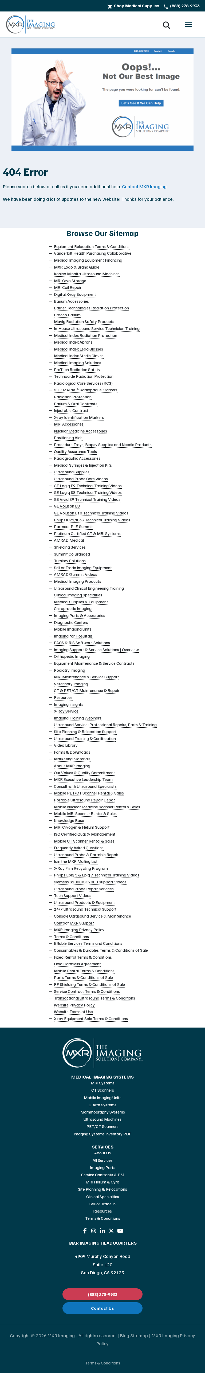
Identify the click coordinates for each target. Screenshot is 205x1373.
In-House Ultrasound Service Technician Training (97, 328)
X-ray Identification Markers (79, 417)
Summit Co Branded (72, 554)
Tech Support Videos (72, 895)
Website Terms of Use (73, 1011)
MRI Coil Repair (67, 287)
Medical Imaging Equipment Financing (88, 260)
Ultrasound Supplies (71, 471)
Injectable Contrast (71, 410)
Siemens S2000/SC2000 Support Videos (90, 881)
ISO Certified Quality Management (85, 834)
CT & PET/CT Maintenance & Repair (86, 690)
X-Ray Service (66, 711)
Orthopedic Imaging (72, 656)
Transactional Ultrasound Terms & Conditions (94, 998)
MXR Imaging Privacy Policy (79, 929)
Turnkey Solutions (70, 560)
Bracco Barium (67, 314)
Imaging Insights (68, 704)
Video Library (66, 745)
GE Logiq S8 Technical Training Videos (88, 492)
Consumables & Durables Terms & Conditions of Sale (101, 950)
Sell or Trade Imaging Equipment (83, 567)
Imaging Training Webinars (77, 718)
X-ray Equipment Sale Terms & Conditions (91, 1018)
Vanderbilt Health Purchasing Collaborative (92, 253)
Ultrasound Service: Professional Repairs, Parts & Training (105, 724)
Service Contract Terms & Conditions (87, 991)
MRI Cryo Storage (70, 280)
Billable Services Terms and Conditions (88, 943)
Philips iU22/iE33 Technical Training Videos (92, 519)
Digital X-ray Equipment (75, 294)
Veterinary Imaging (71, 683)
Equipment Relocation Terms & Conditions (91, 246)
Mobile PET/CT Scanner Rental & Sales (89, 793)
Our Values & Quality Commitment (84, 772)
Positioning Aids (68, 437)
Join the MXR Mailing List (76, 861)
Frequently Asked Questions (79, 847)
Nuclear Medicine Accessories (80, 431)
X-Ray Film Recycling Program (81, 868)
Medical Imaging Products (77, 581)
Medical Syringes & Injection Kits (83, 465)
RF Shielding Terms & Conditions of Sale (89, 984)
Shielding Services (70, 547)
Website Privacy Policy (74, 1005)
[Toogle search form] (166, 24)
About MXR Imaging (72, 765)
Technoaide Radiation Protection (83, 376)
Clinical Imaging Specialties (78, 594)
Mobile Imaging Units (73, 629)
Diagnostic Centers (71, 622)
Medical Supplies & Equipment (81, 601)
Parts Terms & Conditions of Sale (83, 977)
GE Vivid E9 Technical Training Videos (87, 499)
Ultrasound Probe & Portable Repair (86, 854)
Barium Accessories (71, 301)
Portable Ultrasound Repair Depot (84, 799)
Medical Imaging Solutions (77, 362)
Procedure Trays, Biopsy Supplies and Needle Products (103, 444)
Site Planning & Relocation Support (85, 731)
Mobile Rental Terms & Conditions (84, 970)
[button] (188, 24)
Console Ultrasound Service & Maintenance (92, 916)
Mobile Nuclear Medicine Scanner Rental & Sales (97, 806)
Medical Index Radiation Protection (85, 335)
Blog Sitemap (134, 1335)
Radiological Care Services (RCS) (83, 383)
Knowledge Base (69, 820)
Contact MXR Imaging (144, 186)
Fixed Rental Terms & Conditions (83, 957)
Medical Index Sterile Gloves (79, 355)
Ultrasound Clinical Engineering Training (89, 588)
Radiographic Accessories (77, 458)
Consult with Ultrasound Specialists (85, 786)
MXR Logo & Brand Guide (76, 267)
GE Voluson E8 (67, 506)
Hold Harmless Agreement (77, 963)
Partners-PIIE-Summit (73, 526)
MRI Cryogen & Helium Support (82, 827)
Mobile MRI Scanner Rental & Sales (85, 813)
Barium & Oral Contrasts (75, 403)
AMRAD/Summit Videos (75, 574)
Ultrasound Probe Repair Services (84, 888)
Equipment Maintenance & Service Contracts (94, 663)
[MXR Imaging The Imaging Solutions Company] (31, 24)
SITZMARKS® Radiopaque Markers (85, 389)
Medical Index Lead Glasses (78, 349)
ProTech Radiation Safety (77, 369)
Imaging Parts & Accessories (79, 615)
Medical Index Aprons (73, 342)
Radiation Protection (73, 396)
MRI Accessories (69, 424)
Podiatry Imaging (69, 670)
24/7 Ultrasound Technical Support (85, 909)
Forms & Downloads (72, 752)
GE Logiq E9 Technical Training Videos (88, 485)
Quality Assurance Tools (75, 451)
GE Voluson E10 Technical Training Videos (91, 513)
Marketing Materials (72, 758)
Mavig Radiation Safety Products (84, 321)
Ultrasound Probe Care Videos (81, 478)
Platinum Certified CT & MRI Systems (87, 533)
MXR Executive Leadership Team (83, 779)
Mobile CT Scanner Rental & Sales (84, 841)
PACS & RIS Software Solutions (82, 642)
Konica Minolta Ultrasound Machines (87, 273)
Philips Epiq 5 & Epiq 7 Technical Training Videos (96, 875)
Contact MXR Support (74, 923)
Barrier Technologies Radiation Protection (91, 307)
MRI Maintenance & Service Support (86, 676)
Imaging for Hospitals (73, 636)
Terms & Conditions (71, 936)
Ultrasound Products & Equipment (84, 902)
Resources (63, 697)
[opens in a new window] (85, 1231)
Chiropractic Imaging (73, 608)
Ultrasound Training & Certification (85, 738)
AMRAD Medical (69, 540)
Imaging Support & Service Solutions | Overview (96, 649)
